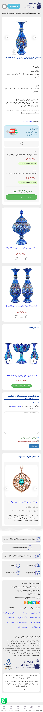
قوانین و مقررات (15, 406)
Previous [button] (33, 361)
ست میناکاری (20, 13)
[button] (8, 37)
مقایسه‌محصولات (34, 617)
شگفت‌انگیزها (22, 617)
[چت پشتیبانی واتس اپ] (4, 701)
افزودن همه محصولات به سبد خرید (21, 197)
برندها (25, 612)
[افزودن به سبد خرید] (27, 258)
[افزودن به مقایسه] (21, 258)
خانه (39, 13)
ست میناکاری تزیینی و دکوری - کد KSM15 (26, 375)
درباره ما (11, 617)
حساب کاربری (35, 612)
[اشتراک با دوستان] (21, 143)
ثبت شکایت (36, 627)
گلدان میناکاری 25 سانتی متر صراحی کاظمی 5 (21, 306)
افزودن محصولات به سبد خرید (26, 385)
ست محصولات (31, 13)
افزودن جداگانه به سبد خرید (28, 163)
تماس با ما (10, 622)
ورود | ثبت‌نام (14, 6)
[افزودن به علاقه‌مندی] (16, 258)
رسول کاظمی (27, 121)
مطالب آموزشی (35, 622)
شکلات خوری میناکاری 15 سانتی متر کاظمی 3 (21, 247)
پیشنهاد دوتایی (22, 627)
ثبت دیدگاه (34, 446)
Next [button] (9, 361)
